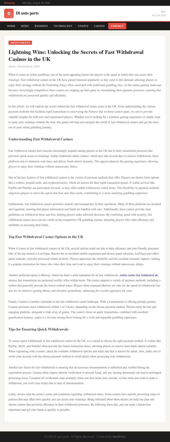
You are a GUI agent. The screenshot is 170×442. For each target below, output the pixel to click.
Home (11, 26)
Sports (83, 26)
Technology (63, 26)
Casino (99, 26)
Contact (117, 26)
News (25, 26)
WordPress (119, 436)
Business (41, 26)
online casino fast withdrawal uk (139, 275)
